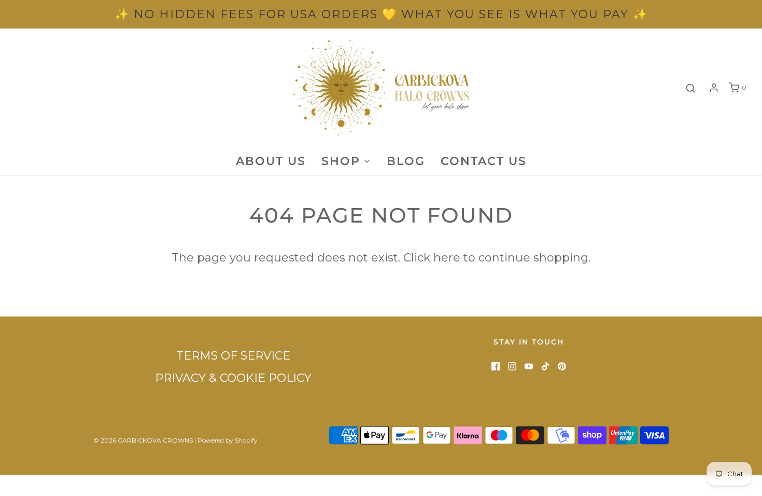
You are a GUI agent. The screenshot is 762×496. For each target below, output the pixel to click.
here (446, 258)
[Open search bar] (690, 88)
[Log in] (714, 87)
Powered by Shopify (227, 440)
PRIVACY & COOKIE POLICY (233, 378)
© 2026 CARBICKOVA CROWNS (143, 440)
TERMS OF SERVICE (233, 356)
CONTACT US (484, 161)
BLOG (406, 161)
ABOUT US (271, 161)
